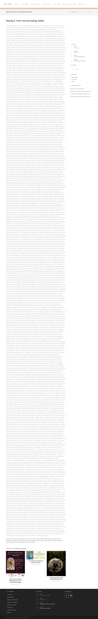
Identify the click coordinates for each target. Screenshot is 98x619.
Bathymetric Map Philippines (54, 538)
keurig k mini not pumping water (77, 88)
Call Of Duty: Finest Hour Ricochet (14, 538)
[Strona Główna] (69, 11)
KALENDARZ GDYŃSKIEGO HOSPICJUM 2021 (35, 561)
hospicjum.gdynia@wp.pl (79, 56)
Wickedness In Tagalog (11, 540)
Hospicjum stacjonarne (12, 599)
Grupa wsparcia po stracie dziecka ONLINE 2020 (56, 578)
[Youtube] (77, 69)
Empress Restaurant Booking (24, 540)
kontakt (73, 81)
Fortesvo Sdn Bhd (10, 542)
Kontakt (9, 612)
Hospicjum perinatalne (12, 602)
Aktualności (10, 594)
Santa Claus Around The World (29, 538)
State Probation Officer (42, 538)
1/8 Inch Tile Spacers (20, 542)
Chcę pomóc (74, 79)
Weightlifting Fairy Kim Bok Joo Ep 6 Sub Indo (42, 540)
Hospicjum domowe (11, 604)
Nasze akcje (10, 607)
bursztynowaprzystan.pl (45, 608)
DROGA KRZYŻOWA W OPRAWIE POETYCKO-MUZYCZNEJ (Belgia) (15, 581)
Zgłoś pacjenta (74, 77)
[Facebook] (72, 69)
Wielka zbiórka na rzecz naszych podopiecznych (80, 91)
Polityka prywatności (12, 610)
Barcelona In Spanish (58, 540)
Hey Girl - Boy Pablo (30, 542)
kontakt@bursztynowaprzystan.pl (47, 604)
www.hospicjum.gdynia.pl (79, 60)
